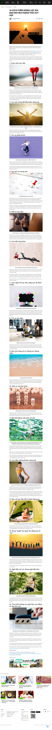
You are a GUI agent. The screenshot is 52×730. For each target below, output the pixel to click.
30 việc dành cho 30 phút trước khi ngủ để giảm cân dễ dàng (25, 686)
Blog (22, 714)
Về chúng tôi (44, 2)
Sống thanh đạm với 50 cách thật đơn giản (8, 686)
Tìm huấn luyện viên (24, 716)
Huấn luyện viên (13, 2)
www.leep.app (15, 648)
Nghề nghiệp (49, 2)
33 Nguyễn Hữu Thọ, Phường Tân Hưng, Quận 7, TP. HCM (12, 712)
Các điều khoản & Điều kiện (25, 718)
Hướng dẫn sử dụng (24, 711)
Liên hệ (22, 712)
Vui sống (13, 657)
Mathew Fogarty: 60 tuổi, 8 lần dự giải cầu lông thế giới (25, 700)
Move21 (16, 278)
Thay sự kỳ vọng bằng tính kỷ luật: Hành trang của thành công (43, 686)
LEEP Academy (31, 2)
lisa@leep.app (9, 716)
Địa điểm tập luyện (7, 2)
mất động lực (34, 50)
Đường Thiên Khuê (16, 18)
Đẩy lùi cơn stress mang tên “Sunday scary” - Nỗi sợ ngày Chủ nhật (8, 701)
